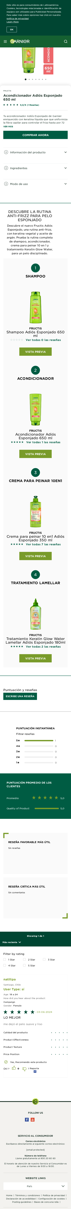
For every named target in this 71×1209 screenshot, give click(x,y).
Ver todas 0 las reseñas (43, 339)
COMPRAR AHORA (35, 135)
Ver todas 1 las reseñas (43, 442)
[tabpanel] (35, 155)
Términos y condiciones (27, 1195)
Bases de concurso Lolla (46, 1202)
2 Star (31, 959)
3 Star (51, 959)
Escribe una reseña (20, 696)
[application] (35, 1186)
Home (9, 1195)
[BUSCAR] (66, 41)
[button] (11, 942)
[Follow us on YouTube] (33, 1120)
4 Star (12, 965)
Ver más (8, 126)
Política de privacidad (54, 1195)
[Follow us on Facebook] (27, 1120)
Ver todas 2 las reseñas (43, 646)
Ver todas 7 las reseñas (43, 544)
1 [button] (35, 740)
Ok (11, 29)
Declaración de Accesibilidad (21, 1198)
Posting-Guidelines (21, 1202)
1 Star (11, 959)
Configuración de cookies (51, 1198)
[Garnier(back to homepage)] (18, 41)
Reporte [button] (34, 1068)
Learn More (13, 21)
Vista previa (35, 351)
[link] (35, 105)
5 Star (31, 965)
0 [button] (35, 746)
